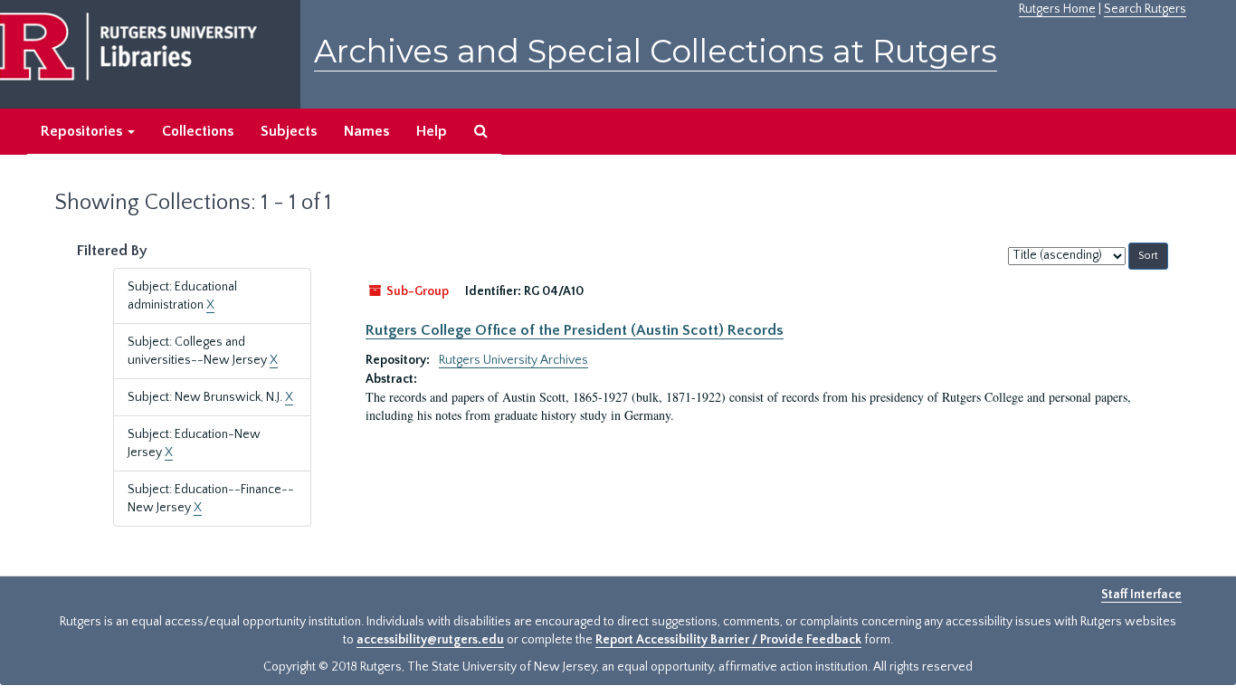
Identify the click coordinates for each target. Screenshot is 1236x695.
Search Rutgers (1145, 9)
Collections (197, 131)
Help (431, 131)
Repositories (83, 131)
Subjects (289, 131)
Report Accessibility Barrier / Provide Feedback (728, 640)
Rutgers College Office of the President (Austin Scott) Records (575, 330)
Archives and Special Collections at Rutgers (655, 51)
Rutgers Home (1057, 9)
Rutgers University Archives (513, 360)
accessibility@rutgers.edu (430, 640)
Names (366, 131)
